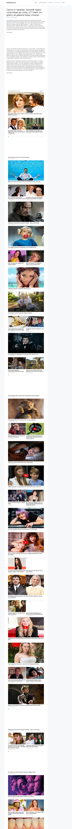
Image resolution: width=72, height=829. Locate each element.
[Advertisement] (25, 40)
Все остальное (57, 2)
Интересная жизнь (42, 2)
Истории (50, 2)
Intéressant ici (11, 2)
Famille (35, 2)
